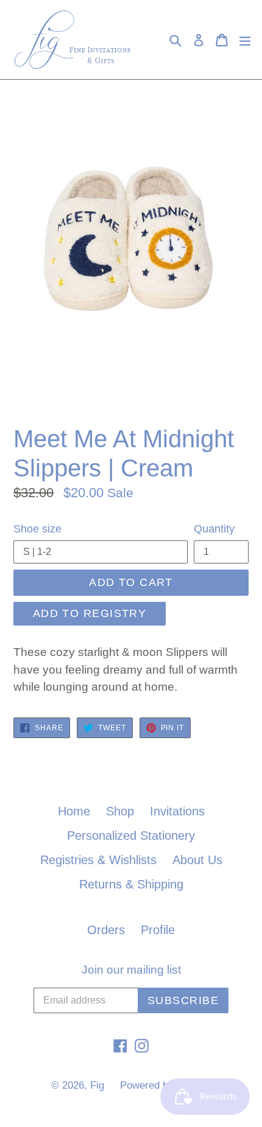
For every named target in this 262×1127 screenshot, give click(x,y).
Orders (106, 930)
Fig (97, 1085)
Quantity (214, 529)
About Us (197, 860)
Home (74, 811)
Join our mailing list (131, 969)
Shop (120, 811)
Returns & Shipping (131, 884)
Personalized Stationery (131, 835)
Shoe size (37, 529)
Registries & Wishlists (98, 860)
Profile (158, 930)
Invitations (177, 811)
